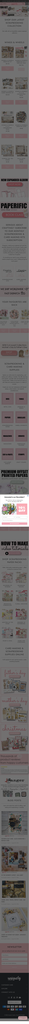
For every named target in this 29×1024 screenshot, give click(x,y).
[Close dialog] (27, 495)
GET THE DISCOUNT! (14, 523)
